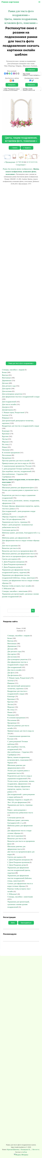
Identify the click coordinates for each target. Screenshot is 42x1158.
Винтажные (6, 378)
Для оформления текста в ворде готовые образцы (20, 540)
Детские (5, 383)
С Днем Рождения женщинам (13, 562)
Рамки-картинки (10, 2)
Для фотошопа (7, 410)
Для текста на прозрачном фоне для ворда (18, 556)
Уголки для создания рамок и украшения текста (20, 490)
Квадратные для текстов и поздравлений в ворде (20, 426)
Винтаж (5, 375)
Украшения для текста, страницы (14, 522)
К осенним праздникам (11, 453)
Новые (4, 447)
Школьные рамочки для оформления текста (18, 554)
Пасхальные (6, 455)
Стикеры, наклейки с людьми (13, 370)
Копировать (31, 70)
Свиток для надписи (9, 559)
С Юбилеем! (7, 588)
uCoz (25, 1152)
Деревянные (6, 380)
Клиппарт (5, 431)
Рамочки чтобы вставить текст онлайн (16, 586)
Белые (4, 372)
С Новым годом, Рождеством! (13, 412)
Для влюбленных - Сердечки (13, 474)
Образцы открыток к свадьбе (13, 517)
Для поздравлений (9, 402)
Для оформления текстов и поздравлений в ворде (21, 397)
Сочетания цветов (9, 530)
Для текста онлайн (9, 404)
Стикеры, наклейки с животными (14, 591)
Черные (5, 485)
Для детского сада (9, 386)
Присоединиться (26, 923)
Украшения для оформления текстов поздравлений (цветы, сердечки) (18, 870)
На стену (5, 444)
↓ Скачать (14, 148)
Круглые (5, 436)
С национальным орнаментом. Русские (17, 466)
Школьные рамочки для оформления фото (18, 488)
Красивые (5, 434)
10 (22, 162)
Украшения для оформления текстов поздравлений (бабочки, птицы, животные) (19, 878)
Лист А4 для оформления (11, 519)
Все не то (35, 1149)
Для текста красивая (9, 546)
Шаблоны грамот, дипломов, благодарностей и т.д (21, 533)
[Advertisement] (21, 273)
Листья (4, 439)
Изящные (5, 418)
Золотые (5, 415)
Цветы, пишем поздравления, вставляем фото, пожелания (22, 171)
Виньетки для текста (10, 548)
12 (27, 162)
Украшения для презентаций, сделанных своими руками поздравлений (18, 904)
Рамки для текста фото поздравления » (21, 363)
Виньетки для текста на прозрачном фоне (18, 551)
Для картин (6, 388)
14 (32, 162)
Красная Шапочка (13, 1149)
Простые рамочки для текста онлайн (16, 461)
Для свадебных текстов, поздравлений (16, 471)
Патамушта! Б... (25, 1149)
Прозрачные (6, 458)
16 (36, 162)
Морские (5, 442)
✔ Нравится (27, 148)
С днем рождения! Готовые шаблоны (16, 469)
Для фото (5, 407)
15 (34, 162)
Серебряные (6, 477)
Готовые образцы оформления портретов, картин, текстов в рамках (18, 789)
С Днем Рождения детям (11, 567)
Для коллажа (7, 391)
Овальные (6, 450)
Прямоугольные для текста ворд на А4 (16, 463)
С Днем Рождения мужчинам (13, 564)
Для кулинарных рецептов (12, 394)
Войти (13, 923)
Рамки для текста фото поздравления (17, 169)
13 (29, 162)
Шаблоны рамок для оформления (14, 538)
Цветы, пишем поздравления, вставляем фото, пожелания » (21, 139)
